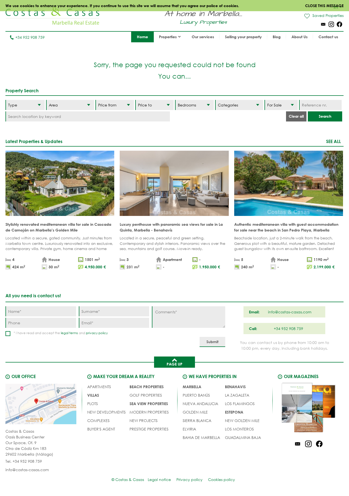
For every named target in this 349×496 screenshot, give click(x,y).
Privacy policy (189, 479)
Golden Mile (195, 412)
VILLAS (93, 395)
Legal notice (159, 479)
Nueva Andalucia (200, 403)
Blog (277, 36)
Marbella (192, 386)
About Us (299, 36)
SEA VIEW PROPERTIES (149, 403)
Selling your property (243, 36)
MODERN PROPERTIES (149, 412)
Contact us (328, 36)
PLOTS (92, 403)
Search (325, 116)
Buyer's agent (101, 429)
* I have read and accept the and (61, 333)
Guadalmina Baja (243, 437)
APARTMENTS (99, 386)
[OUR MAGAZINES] (308, 408)
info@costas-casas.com (27, 469)
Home (142, 36)
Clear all (296, 116)
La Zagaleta (237, 395)
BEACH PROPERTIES (147, 386)
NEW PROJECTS (144, 420)
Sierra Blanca (197, 420)
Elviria (189, 429)
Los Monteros (239, 429)
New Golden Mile (242, 420)
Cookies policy (221, 479)
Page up (174, 364)
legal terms (69, 333)
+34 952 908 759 (30, 37)
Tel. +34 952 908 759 (23, 461)
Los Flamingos (240, 403)
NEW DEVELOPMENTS (106, 412)
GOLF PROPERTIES (146, 395)
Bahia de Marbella (201, 437)
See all (333, 141)
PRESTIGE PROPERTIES (149, 429)
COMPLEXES (98, 420)
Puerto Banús (196, 395)
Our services (203, 36)
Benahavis (235, 386)
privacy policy (97, 333)
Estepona (234, 412)
